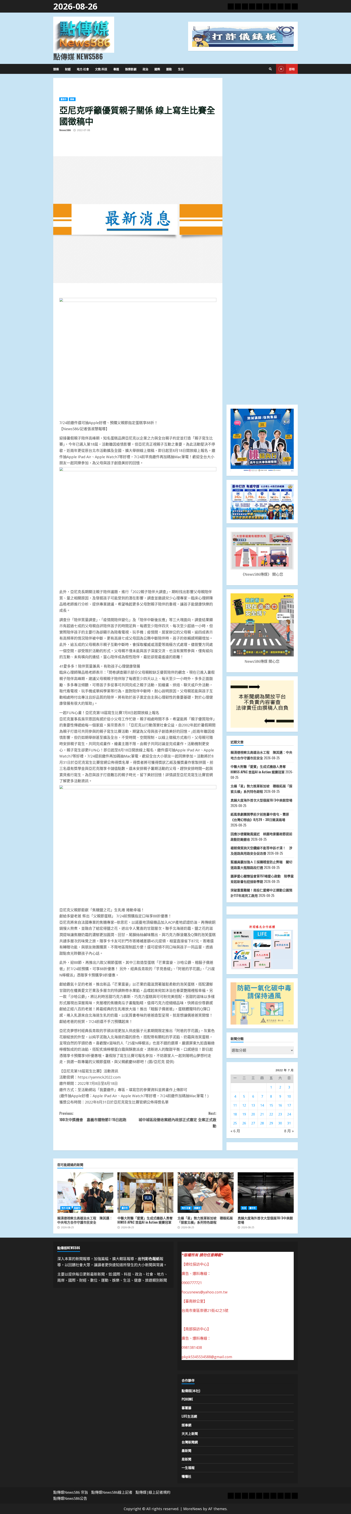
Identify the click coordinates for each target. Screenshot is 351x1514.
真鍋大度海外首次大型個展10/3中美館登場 (261, 800)
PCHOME (187, 1399)
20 (253, 1114)
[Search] (270, 69)
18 (235, 1114)
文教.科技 (101, 69)
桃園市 (197, 1208)
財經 (68, 69)
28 (262, 1123)
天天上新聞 (190, 1433)
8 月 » (289, 1131)
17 (289, 1105)
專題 (116, 69)
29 (271, 1123)
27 (253, 1123)
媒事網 (186, 1424)
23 (280, 1114)
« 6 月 (235, 1131)
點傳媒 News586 (78, 56)
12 (244, 1105)
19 (244, 1114)
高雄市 (77, 1208)
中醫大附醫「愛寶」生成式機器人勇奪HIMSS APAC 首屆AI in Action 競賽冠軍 (145, 1192)
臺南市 (64, 99)
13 (253, 1105)
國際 (157, 69)
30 (280, 1123)
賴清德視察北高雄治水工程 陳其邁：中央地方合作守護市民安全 (85, 1192)
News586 (65, 130)
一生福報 (188, 1467)
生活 (181, 69)
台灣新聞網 (190, 1442)
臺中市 (125, 1208)
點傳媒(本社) (191, 1390)
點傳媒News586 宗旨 (70, 1492)
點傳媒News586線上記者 (111, 1492)
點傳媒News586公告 (70, 1498)
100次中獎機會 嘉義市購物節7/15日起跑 (92, 1116)
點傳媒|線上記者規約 (152, 1492)
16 (280, 1105)
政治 (145, 69)
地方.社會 (83, 69)
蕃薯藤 (186, 1407)
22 (271, 1114)
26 (244, 1123)
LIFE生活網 (189, 1416)
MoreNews (192, 1508)
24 (289, 1114)
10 (289, 1096)
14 (262, 1105)
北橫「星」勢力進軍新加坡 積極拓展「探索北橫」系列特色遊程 (206, 1192)
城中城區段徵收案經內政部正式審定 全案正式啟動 (177, 1119)
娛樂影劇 (130, 69)
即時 (292, 69)
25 (235, 1123)
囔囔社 (186, 1476)
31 (289, 1123)
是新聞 (186, 1459)
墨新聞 (186, 1450)
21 (262, 1114)
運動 (169, 69)
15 (271, 1105)
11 (235, 1105)
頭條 (56, 69)
